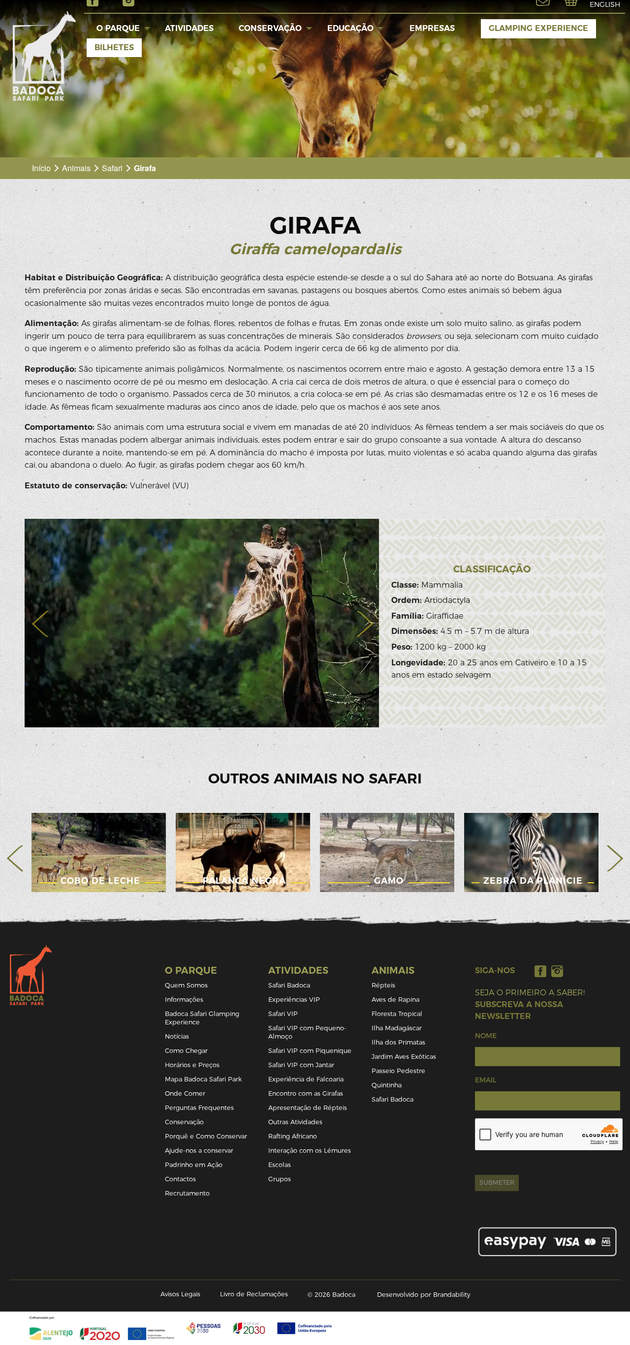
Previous (15, 858)
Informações (184, 999)
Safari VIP (283, 1013)
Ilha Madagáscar (397, 1028)
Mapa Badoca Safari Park (203, 1079)
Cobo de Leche (100, 880)
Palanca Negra (244, 880)
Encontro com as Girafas (305, 1093)
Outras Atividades (295, 1122)
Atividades (189, 28)
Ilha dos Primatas (398, 1042)
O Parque (118, 28)
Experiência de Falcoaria (306, 1079)
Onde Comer (185, 1093)
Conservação (270, 28)
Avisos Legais (180, 1294)
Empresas (432, 28)
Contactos (180, 1179)
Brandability (451, 1294)
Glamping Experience (538, 28)
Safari (112, 168)
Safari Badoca (289, 985)
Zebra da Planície (533, 880)
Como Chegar (186, 1050)
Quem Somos (186, 985)
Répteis (383, 985)
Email (485, 1080)
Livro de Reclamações (254, 1294)
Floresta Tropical (397, 1013)
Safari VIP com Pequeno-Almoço (307, 1032)
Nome (486, 1035)
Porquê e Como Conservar (206, 1136)
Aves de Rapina (395, 999)
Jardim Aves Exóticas (404, 1056)
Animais (76, 168)
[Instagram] (557, 971)
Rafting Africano (292, 1136)
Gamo (389, 880)
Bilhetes (114, 47)
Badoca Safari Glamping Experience (202, 1018)
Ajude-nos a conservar (199, 1150)
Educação (350, 28)
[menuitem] (118, 28)
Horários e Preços (192, 1065)
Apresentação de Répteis (307, 1107)
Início (41, 168)
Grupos (279, 1179)
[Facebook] (540, 971)
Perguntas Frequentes (199, 1107)
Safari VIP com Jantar (301, 1065)
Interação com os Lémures (309, 1150)
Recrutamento (187, 1193)
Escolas (279, 1164)
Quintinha (387, 1085)
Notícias (177, 1036)
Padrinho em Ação (193, 1164)
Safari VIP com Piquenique (309, 1050)
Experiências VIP (294, 999)
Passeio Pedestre (398, 1071)
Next (615, 858)
